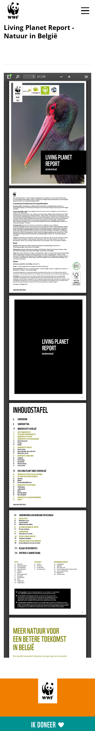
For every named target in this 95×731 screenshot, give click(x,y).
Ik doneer (43, 724)
